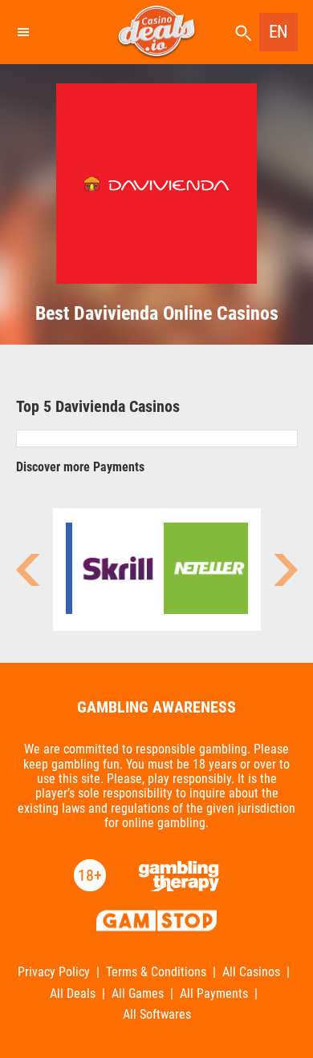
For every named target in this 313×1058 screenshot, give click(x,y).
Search (243, 33)
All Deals (73, 994)
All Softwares (157, 1015)
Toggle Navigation (22, 32)
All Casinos (251, 972)
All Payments (214, 994)
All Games (138, 994)
